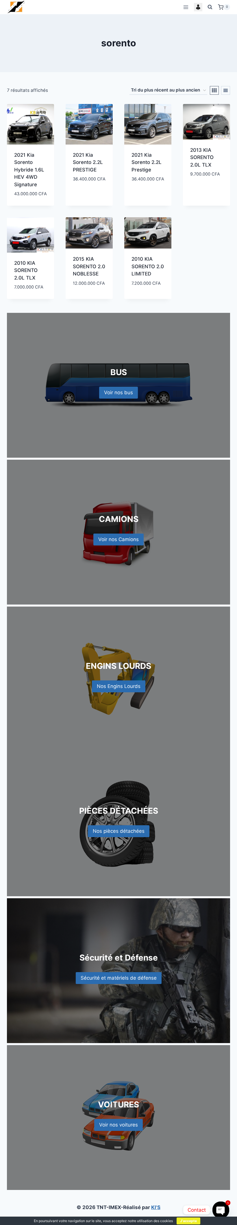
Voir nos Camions (118, 539)
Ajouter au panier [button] (86, 192)
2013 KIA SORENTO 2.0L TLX (202, 157)
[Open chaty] (220, 1210)
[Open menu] (185, 7)
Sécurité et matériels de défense (119, 978)
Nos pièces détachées (119, 831)
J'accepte (188, 1221)
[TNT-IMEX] (16, 7)
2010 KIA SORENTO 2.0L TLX (26, 270)
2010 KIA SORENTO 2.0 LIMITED (148, 266)
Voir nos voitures (118, 1125)
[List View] (225, 90)
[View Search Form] (210, 7)
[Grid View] (214, 90)
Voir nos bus (118, 392)
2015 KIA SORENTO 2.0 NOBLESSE (89, 266)
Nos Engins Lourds (118, 686)
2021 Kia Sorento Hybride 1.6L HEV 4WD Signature (29, 169)
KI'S (155, 1207)
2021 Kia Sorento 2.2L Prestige (147, 162)
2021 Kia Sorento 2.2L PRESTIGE (88, 162)
